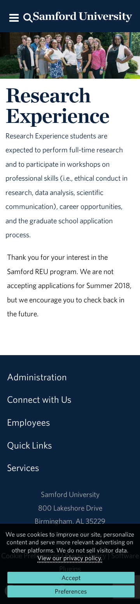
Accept (70, 578)
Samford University (70, 494)
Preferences (71, 591)
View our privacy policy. (69, 558)
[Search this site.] (28, 17)
